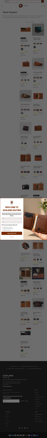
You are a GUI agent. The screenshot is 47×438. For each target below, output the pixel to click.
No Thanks (12, 236)
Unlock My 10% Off (11, 233)
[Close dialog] (45, 200)
